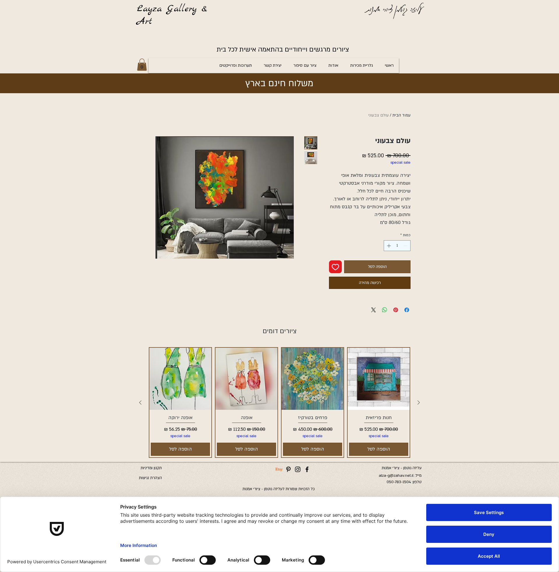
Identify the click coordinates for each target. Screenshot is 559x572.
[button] (142, 65)
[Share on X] (373, 309)
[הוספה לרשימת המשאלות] (335, 266)
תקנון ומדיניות (151, 468)
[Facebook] (307, 469)
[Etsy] (279, 469)
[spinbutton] (397, 246)
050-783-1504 (399, 482)
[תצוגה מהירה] (379, 379)
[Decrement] (406, 246)
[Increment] (388, 246)
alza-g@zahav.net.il (396, 475)
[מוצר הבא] (140, 402)
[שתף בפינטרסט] (395, 309)
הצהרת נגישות (150, 478)
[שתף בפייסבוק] (406, 309)
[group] (279, 402)
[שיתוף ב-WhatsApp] (384, 309)
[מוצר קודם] (418, 402)
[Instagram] (297, 469)
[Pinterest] (288, 469)
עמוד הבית (401, 115)
